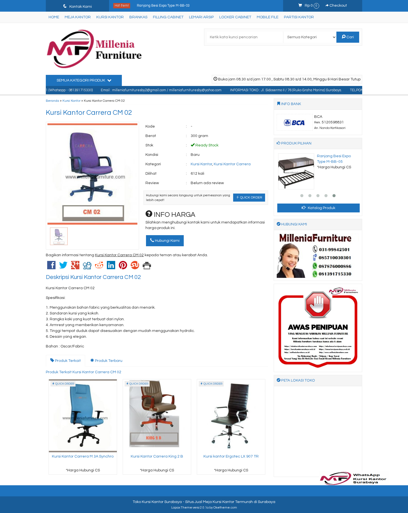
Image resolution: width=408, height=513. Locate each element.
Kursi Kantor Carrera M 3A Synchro (83, 456)
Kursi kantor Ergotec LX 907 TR (231, 456)
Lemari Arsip (201, 17)
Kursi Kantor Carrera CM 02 (89, 112)
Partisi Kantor (299, 17)
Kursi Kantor (110, 17)
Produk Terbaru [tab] (108, 361)
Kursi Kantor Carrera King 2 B (157, 456)
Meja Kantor (78, 17)
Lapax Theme (181, 507)
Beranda (52, 100)
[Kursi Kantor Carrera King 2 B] (157, 416)
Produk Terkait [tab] (67, 361)
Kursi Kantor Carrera (232, 164)
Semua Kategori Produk (81, 80)
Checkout (338, 5)
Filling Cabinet (168, 17)
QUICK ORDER (250, 197)
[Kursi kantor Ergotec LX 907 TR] (231, 416)
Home (54, 17)
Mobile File (267, 17)
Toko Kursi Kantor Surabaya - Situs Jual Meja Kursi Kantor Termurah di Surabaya (204, 502)
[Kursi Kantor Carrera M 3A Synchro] (83, 416)
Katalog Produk (321, 208)
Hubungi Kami (167, 241)
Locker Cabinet (235, 17)
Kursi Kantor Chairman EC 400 (161, 5)
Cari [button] (350, 37)
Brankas (138, 17)
